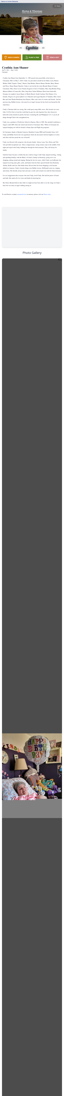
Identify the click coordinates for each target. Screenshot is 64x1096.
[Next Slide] (59, 776)
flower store (47, 194)
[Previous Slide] (4, 776)
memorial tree (22, 194)
